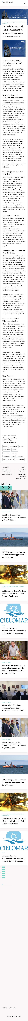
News (23, 22)
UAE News (5, 23)
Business (4, 22)
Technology (20, 456)
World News (5, 587)
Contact (5, 1008)
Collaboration (13, 446)
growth (14, 449)
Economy (10, 22)
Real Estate (15, 586)
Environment (17, 22)
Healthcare (6, 453)
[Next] (9, 488)
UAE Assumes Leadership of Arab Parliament (7, 470)
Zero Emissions (20, 459)
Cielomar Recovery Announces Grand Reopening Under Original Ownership (14, 630)
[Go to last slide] (3, 488)
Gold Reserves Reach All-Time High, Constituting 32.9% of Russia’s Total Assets (14, 593)
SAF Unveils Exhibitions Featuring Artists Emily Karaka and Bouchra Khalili (13, 708)
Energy (21, 446)
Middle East (6, 456)
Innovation (14, 453)
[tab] (3, 867)
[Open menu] (24, 3)
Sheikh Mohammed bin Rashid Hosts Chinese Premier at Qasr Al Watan (14, 517)
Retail (13, 456)
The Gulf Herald (8, 36)
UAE (4, 459)
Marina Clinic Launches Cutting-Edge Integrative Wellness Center (21, 472)
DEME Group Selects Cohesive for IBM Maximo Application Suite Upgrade (14, 554)
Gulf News (12, 1008)
